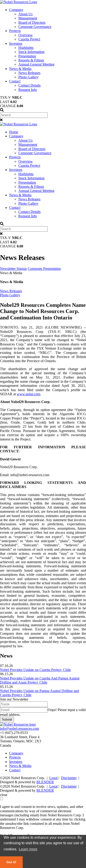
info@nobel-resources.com (19, 728)
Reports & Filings (31, 60)
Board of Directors (31, 22)
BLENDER (45, 782)
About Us (25, 14)
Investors (15, 43)
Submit (7, 719)
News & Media (20, 69)
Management (27, 18)
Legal (53, 778)
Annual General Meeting (36, 64)
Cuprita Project (29, 39)
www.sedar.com (28, 394)
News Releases (29, 73)
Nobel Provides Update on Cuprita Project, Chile (35, 670)
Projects (15, 31)
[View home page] (18, 2)
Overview (25, 35)
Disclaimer (69, 778)
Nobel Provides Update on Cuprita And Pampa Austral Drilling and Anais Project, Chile (39, 680)
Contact (14, 81)
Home (13, 132)
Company (16, 10)
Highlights (25, 48)
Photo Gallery (28, 77)
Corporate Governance (34, 27)
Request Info (27, 90)
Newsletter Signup (13, 269)
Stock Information (31, 52)
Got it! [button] (11, 862)
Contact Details (29, 85)
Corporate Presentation (44, 269)
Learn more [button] (28, 849)
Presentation (27, 56)
